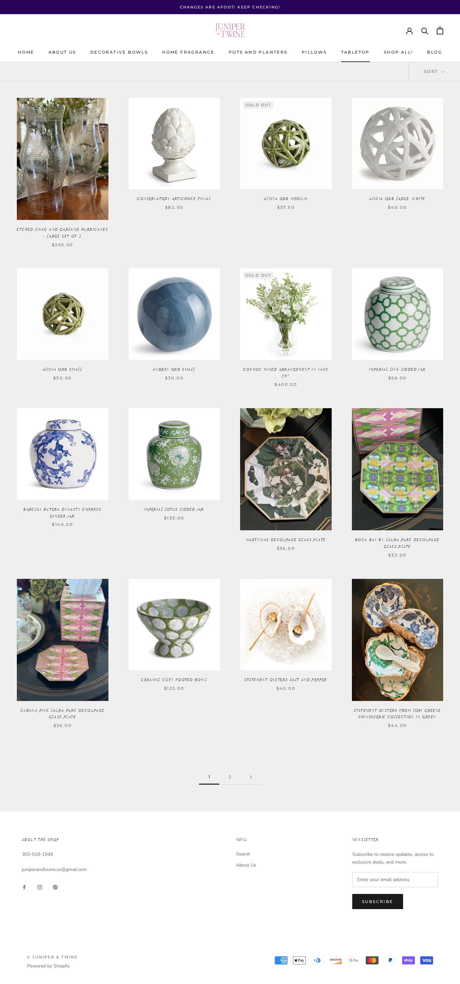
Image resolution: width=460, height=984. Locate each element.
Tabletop (355, 52)
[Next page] (250, 777)
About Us (62, 52)
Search (243, 854)
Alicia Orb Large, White (397, 199)
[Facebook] (24, 887)
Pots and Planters (258, 52)
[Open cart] (440, 30)
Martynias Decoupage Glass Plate (286, 540)
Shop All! (398, 52)
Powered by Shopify (48, 966)
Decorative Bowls (119, 52)
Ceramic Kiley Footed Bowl (174, 680)
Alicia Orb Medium (286, 199)
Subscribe (377, 901)
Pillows (314, 52)
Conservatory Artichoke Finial (174, 199)
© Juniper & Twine (52, 957)
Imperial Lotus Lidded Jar (174, 509)
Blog (434, 52)
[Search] (424, 30)
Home (26, 52)
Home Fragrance (188, 52)
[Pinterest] (55, 887)
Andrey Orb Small (174, 369)
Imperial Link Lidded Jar (397, 369)
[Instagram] (39, 887)
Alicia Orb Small (63, 369)
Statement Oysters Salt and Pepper (285, 680)
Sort (432, 71)
